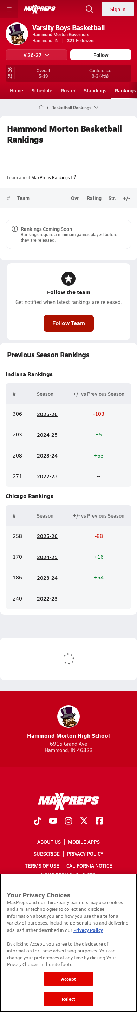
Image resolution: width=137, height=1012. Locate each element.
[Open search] (89, 9)
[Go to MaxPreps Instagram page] (68, 821)
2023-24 (47, 455)
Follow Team (68, 323)
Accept (68, 978)
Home (16, 90)
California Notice (89, 865)
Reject (69, 998)
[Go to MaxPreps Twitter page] (84, 821)
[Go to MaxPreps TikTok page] (37, 821)
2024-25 (47, 434)
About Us (49, 841)
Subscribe (47, 853)
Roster (68, 90)
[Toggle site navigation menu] (9, 9)
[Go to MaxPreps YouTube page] (53, 821)
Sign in (117, 9)
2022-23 (47, 476)
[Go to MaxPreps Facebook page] (99, 821)
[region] (68, 943)
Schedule (42, 90)
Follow (101, 54)
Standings (95, 90)
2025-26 (47, 413)
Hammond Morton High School (68, 735)
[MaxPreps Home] (40, 9)
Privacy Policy (85, 853)
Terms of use (42, 865)
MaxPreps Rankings (50, 177)
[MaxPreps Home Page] (41, 107)
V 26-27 (33, 54)
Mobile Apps (84, 841)
